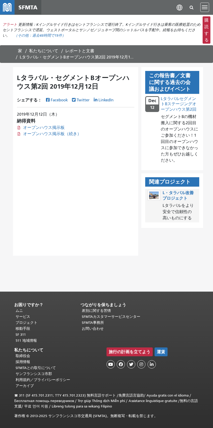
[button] (179, 7)
